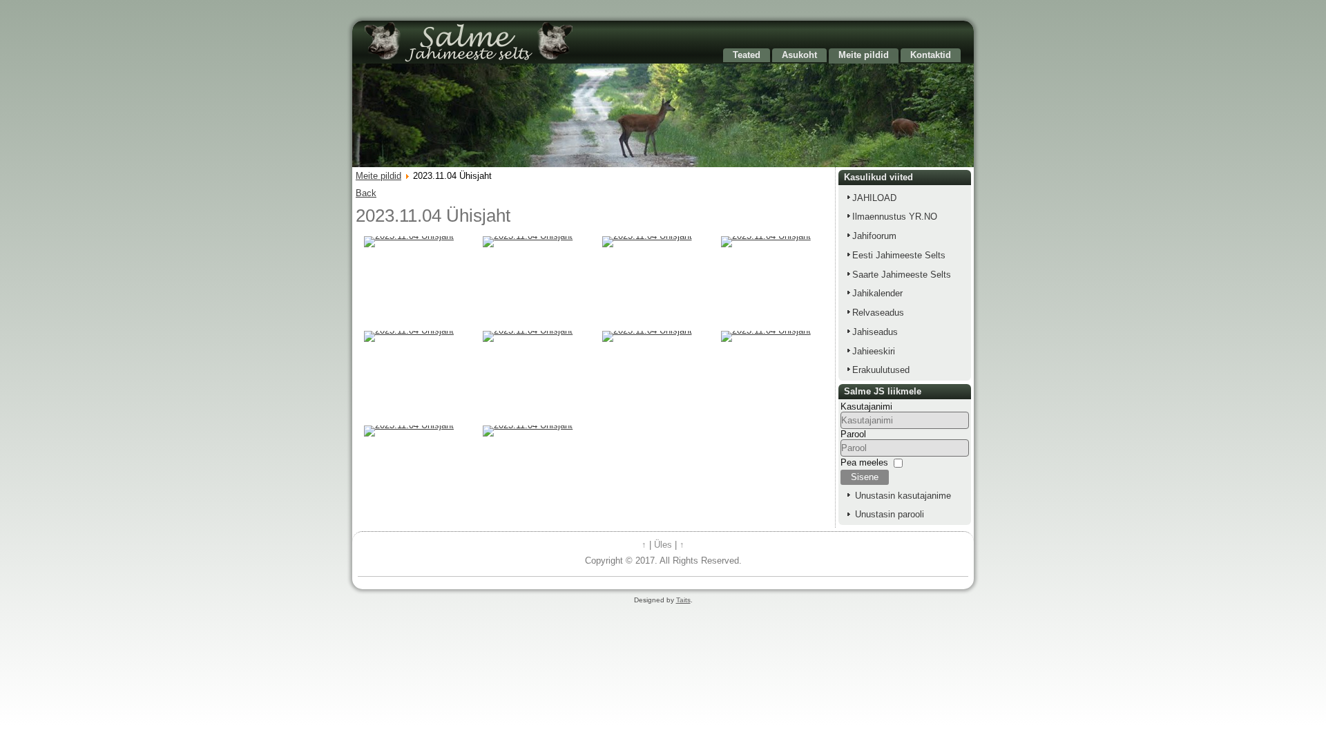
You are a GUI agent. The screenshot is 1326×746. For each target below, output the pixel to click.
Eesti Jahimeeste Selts (898, 255)
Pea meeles (864, 462)
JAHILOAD (874, 198)
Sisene (864, 477)
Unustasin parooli (889, 514)
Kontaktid (930, 55)
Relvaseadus (878, 312)
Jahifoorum (874, 236)
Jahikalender (877, 293)
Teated (746, 55)
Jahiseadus (875, 332)
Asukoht (799, 55)
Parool (853, 434)
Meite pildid (863, 55)
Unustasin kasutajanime (903, 495)
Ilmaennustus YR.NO (894, 216)
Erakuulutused (881, 370)
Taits (683, 600)
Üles (663, 544)
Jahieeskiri (873, 351)
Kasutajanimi (866, 406)
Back (366, 193)
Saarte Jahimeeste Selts (901, 274)
